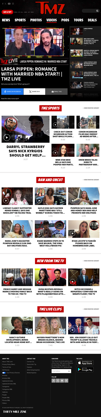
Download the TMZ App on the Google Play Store (85, 369)
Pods (65, 20)
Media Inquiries (31, 372)
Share (14, 91)
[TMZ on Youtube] (9, 3)
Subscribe (69, 371)
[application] (34, 45)
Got (7, 12)
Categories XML (7, 389)
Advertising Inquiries (33, 370)
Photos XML (6, 400)
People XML (6, 397)
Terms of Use (6, 367)
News (6, 20)
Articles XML (6, 378)
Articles (4, 375)
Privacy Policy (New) (8, 364)
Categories (5, 386)
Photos (36, 20)
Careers (29, 367)
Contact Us (30, 361)
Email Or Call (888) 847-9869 (24, 12)
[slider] (34, 64)
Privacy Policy (56, 367)
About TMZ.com (7, 361)
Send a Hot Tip (31, 364)
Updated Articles (7, 381)
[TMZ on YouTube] (62, 381)
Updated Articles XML (9, 384)
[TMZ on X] (5, 4)
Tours (78, 20)
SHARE (36, 91)
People (4, 395)
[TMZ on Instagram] (13, 4)
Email (58, 91)
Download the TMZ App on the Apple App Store (85, 362)
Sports (20, 20)
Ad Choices (5, 370)
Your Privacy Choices (13, 372)
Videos (51, 20)
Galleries (5, 392)
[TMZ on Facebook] (2, 4)
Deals (92, 20)
